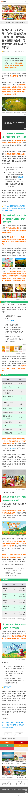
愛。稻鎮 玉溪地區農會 (8, 112)
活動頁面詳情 (7, 687)
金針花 (7, 748)
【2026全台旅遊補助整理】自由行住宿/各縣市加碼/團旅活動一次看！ (7, 763)
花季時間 (21, 742)
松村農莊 (20, 177)
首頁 (3, 22)
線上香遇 (7, 742)
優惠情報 (8, 22)
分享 (20, 734)
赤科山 (21, 745)
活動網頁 (12, 448)
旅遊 (13, 22)
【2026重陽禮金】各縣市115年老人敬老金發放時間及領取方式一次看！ (20, 763)
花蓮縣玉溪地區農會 (21, 264)
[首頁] (26, 790)
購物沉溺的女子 (7, 51)
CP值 (5, 1)
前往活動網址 (10, 320)
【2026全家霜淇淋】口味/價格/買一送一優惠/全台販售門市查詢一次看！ (8, 777)
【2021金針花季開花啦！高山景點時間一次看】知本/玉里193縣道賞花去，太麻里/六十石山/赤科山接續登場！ (14, 208)
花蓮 (7, 745)
